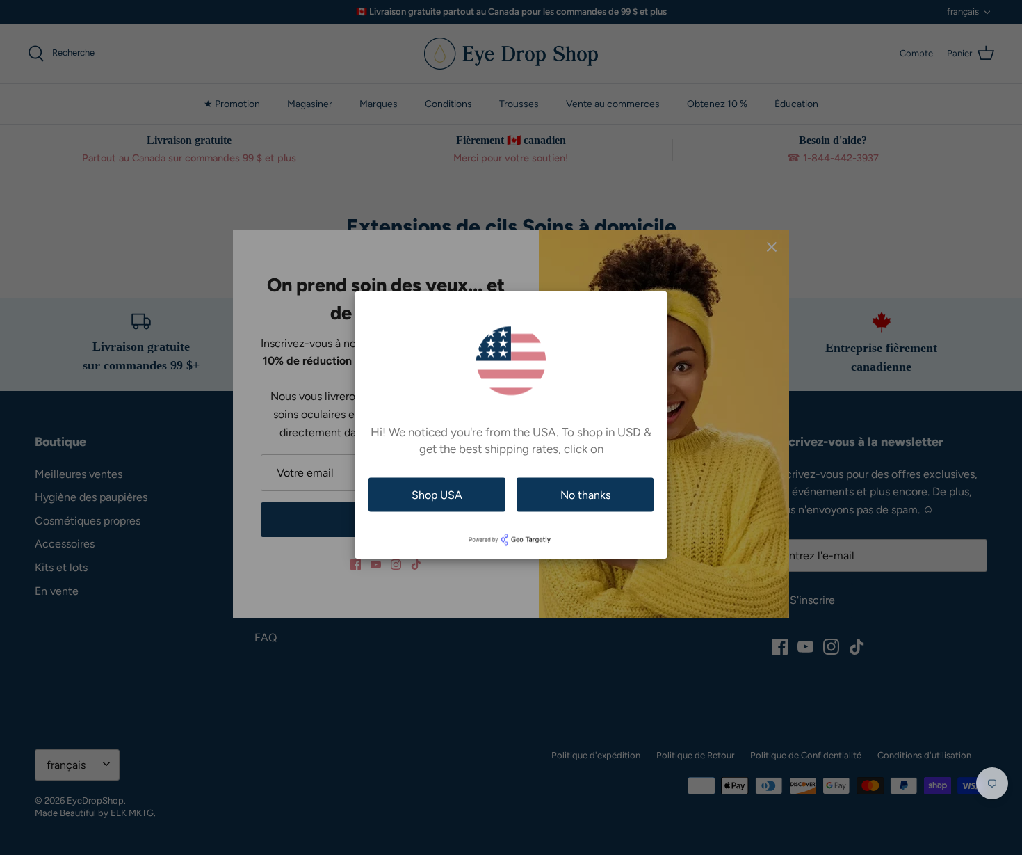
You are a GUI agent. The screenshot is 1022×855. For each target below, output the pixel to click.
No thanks (585, 494)
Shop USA (437, 494)
